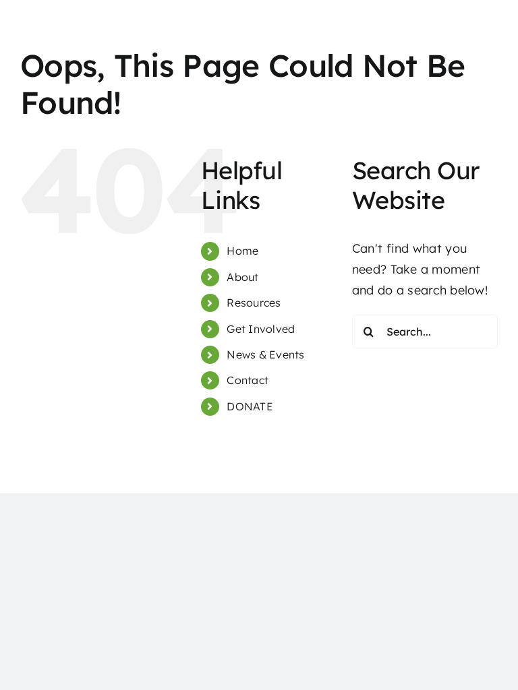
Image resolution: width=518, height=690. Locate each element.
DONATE (250, 406)
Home (242, 250)
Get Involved (261, 329)
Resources (254, 302)
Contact (247, 380)
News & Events (266, 354)
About (242, 277)
